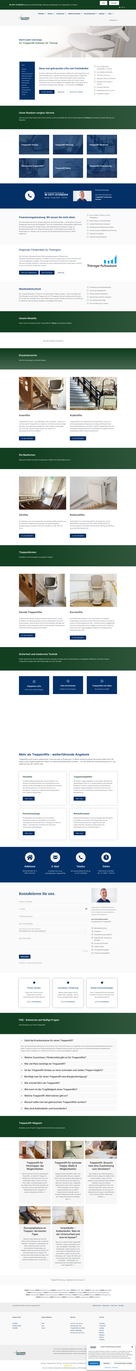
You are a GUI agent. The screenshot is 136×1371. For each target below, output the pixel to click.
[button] (132, 1347)
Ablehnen (106, 1363)
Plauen (101, 1337)
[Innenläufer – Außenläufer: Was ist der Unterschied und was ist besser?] (68, 1215)
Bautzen (102, 1335)
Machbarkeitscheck (26, 78)
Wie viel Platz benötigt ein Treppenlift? (44, 1063)
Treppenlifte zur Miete (77, 1328)
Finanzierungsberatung (27, 73)
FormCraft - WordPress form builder (30, 963)
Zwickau (102, 1339)
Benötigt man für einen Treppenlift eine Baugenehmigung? (55, 1076)
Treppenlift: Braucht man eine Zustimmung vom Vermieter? (101, 1165)
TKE (42, 1323)
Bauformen (24, 85)
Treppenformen (25, 87)
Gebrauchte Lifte (75, 1326)
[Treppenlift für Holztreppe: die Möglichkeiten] (35, 1150)
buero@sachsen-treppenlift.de (55, 873)
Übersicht (24, 69)
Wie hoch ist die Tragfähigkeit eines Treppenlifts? (50, 1089)
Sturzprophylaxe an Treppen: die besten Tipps (34, 1231)
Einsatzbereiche (25, 83)
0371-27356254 (58, 194)
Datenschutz (108, 1367)
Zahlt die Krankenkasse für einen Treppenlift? (48, 1040)
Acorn (43, 1328)
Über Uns (114, 1305)
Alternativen (24, 92)
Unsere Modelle (25, 80)
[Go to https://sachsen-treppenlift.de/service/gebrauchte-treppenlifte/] (34, 168)
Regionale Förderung (27, 76)
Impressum (115, 1367)
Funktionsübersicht (26, 89)
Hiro (42, 1326)
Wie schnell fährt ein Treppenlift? (42, 1083)
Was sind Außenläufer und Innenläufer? (45, 1108)
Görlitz (101, 1330)
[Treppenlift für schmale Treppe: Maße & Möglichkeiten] (68, 1150)
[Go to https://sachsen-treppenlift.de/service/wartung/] (68, 144)
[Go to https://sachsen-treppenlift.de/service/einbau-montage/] (34, 144)
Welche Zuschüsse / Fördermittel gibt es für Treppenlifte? (55, 1057)
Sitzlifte (14, 1323)
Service (23, 71)
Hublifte (15, 1328)
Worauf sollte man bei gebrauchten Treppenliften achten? (55, 1102)
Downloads (112, 20)
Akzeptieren (94, 1363)
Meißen (101, 1333)
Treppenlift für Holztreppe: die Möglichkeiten (35, 1165)
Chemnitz (102, 1326)
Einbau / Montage (76, 1330)
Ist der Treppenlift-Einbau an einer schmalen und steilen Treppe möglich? (63, 1070)
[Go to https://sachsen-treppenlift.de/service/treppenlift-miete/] (68, 168)
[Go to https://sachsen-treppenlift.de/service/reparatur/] (102, 144)
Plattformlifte (16, 1326)
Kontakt (23, 94)
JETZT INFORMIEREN (34, 1002)
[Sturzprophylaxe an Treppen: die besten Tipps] (35, 1215)
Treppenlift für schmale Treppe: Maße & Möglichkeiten (68, 1165)
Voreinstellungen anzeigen (123, 1363)
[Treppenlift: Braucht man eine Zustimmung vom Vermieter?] (101, 1150)
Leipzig (101, 1328)
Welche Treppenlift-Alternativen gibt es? (46, 1095)
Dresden (102, 1323)
